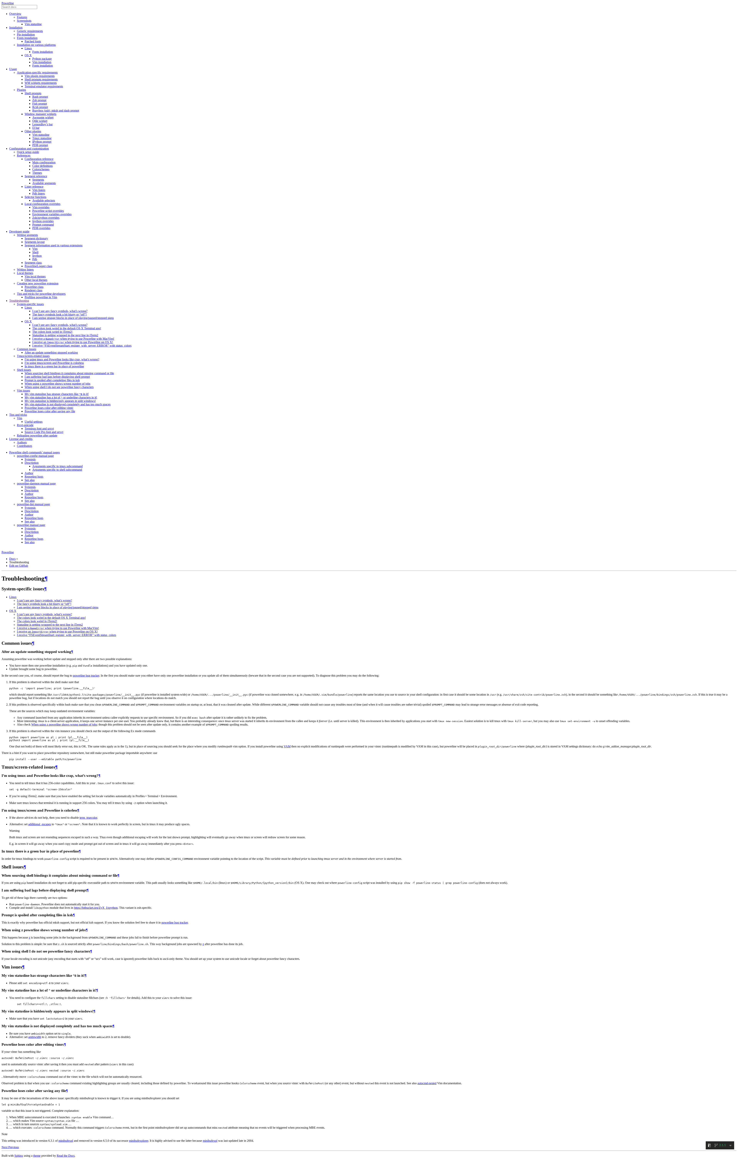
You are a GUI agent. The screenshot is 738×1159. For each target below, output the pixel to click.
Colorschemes (40, 169)
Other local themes (36, 280)
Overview (15, 13)
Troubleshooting (19, 300)
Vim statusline (33, 24)
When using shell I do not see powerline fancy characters (59, 387)
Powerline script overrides (48, 210)
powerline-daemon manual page (36, 483)
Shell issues (24, 369)
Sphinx (18, 1155)
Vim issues (23, 390)
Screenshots (24, 20)
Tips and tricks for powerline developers (41, 293)
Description (32, 462)
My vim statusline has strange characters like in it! (57, 394)
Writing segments (27, 235)
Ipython (37, 255)
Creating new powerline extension (37, 283)
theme (37, 1155)
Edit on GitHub (18, 565)
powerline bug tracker (86, 675)
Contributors (24, 445)
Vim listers (38, 190)
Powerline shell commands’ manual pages (34, 452)
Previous (13, 1147)
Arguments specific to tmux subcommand (57, 466)
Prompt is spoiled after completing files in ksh (52, 380)
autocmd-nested (426, 1083)
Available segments (44, 183)
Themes (37, 172)
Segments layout (35, 242)
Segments (38, 179)
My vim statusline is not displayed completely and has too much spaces (68, 404)
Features (22, 17)
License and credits (20, 439)
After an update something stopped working (51, 352)
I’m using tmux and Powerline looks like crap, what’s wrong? (62, 359)
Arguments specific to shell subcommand (57, 469)
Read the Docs (66, 1155)
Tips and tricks (18, 414)
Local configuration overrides (42, 203)
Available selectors (43, 200)
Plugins (21, 89)
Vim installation (41, 62)
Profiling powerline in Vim (41, 297)
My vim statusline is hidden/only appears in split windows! (60, 401)
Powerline (8, 3)
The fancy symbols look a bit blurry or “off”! (59, 314)
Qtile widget (39, 121)
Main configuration (44, 162)
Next (5, 1147)
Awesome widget (42, 117)
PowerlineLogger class (38, 266)
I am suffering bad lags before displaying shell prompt (57, 376)
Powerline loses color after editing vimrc (49, 407)
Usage (13, 69)
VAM (287, 746)
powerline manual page (31, 525)
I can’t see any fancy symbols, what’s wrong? (59, 311)
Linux (28, 48)
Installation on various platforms (36, 44)
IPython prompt (41, 141)
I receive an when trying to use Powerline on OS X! (72, 342)
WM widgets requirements (41, 83)
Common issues (26, 349)
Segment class (33, 262)
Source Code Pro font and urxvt (44, 432)
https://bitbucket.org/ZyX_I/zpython (96, 907)
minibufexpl (65, 1140)
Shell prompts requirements (41, 79)
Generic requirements (30, 31)
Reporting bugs (34, 476)
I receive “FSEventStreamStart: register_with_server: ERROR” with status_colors (81, 345)
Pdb (34, 259)
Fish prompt (39, 103)
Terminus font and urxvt (39, 428)
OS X (28, 55)
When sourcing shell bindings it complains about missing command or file (69, 373)
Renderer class (33, 290)
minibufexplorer (138, 1140)
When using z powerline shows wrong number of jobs (57, 383)
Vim (34, 248)
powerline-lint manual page (33, 504)
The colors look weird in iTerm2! (52, 331)
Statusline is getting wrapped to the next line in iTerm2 (65, 335)
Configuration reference (39, 159)
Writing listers (25, 269)
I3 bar (35, 127)
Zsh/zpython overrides (45, 217)
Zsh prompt (39, 100)
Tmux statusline (42, 138)
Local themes (25, 273)
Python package (42, 58)
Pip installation (26, 34)
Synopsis (30, 459)
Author (29, 473)
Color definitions (42, 165)
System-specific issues (30, 304)
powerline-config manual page (35, 455)
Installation (15, 27)
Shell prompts (33, 93)
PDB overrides (41, 228)
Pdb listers (38, 193)
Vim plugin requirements (40, 76)
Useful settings (33, 421)
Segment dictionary (36, 238)
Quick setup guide (28, 152)
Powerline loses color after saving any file (50, 411)
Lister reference (34, 186)
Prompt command (43, 224)
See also (30, 480)
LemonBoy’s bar (42, 124)
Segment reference (36, 176)
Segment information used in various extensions (53, 245)
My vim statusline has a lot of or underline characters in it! (61, 397)
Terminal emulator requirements (44, 86)
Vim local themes (35, 276)
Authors (22, 442)
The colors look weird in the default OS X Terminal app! (66, 328)
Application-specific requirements (37, 72)
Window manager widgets (40, 114)
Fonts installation (27, 38)
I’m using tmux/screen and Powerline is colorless (54, 363)
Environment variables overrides (51, 214)
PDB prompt (40, 145)
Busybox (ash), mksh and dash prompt (55, 110)
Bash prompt (40, 96)
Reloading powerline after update (37, 435)
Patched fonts (33, 41)
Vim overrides (40, 207)
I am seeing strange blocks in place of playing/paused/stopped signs (73, 318)
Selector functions (35, 197)
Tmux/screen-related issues (33, 356)
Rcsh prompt (40, 107)
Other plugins (33, 131)
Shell (35, 252)
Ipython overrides (43, 221)
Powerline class (34, 286)
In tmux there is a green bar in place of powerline (54, 366)
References (23, 155)
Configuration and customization (29, 148)
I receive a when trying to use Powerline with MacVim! (73, 338)
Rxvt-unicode (25, 425)
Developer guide (19, 231)
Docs (12, 558)
